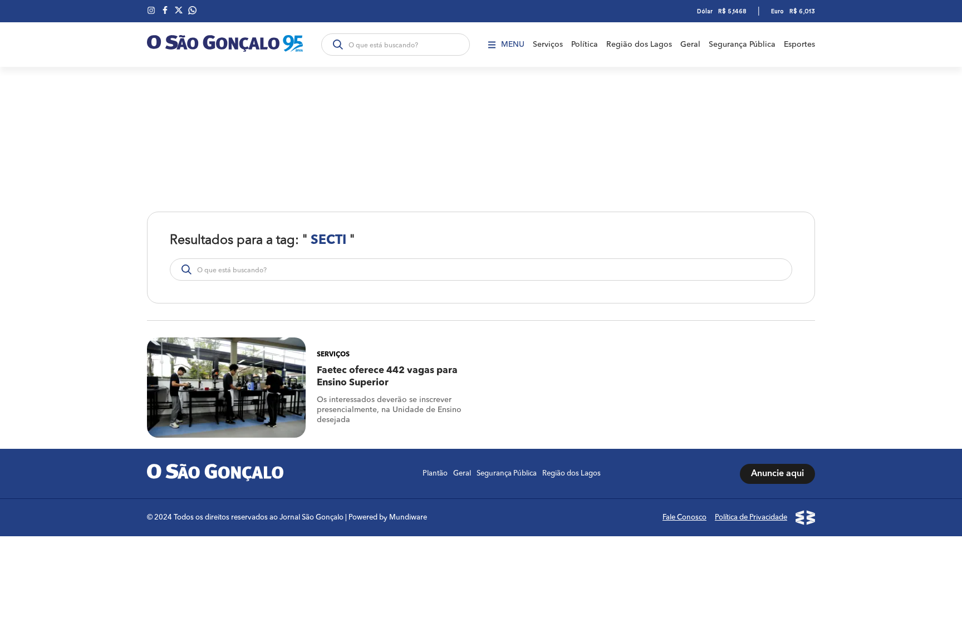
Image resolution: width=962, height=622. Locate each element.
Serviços (548, 44)
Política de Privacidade (751, 517)
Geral (690, 44)
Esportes (799, 44)
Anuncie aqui (777, 473)
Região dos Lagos (639, 44)
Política (584, 44)
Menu (512, 44)
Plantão (435, 473)
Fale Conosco (684, 517)
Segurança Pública (742, 44)
